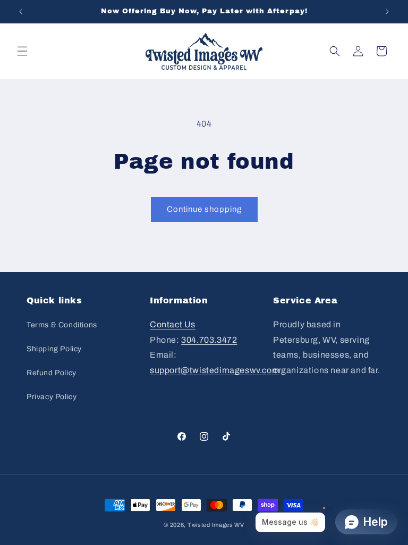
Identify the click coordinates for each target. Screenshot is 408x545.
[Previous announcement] (20, 11)
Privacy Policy (51, 397)
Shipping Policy (54, 349)
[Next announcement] (387, 11)
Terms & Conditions (62, 325)
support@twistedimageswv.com (214, 370)
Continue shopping (204, 209)
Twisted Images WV (216, 525)
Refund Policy (51, 373)
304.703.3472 (209, 339)
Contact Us (173, 324)
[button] (22, 51)
